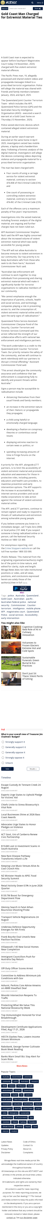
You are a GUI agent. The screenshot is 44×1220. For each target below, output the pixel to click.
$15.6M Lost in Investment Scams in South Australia (20, 847)
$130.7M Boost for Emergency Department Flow (17, 897)
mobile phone (33, 608)
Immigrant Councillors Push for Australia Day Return (18, 958)
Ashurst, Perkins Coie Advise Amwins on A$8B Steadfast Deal (21, 987)
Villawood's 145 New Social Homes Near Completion (20, 948)
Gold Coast (6, 598)
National (5, 9)
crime (5, 1113)
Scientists (6, 1122)
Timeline (6, 777)
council (14, 1095)
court (35, 1126)
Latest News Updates (6, 1143)
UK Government (21, 1117)
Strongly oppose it (14, 757)
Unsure (9, 762)
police (11, 595)
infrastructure (35, 1099)
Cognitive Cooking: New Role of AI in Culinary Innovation (32, 630)
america (19, 1126)
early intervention (10, 618)
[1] (29, 1196)
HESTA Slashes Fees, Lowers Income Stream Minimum (20, 1038)
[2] (31, 1196)
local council (7, 1099)
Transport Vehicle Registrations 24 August (20, 918)
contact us (10, 1217)
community (6, 1081)
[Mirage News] (9, 2)
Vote (7, 769)
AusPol (17, 1108)
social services (16, 614)
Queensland (32, 595)
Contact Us (28, 1145)
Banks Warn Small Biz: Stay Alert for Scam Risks (20, 1058)
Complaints (28, 1152)
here (25, 582)
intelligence (19, 608)
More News (22, 1065)
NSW (4, 1086)
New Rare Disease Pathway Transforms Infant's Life (15, 857)
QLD (31, 1117)
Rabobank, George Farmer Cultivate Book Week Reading (20, 1048)
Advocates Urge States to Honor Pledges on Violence (18, 826)
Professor (21, 1086)
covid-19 (29, 1095)
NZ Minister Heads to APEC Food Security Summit (18, 877)
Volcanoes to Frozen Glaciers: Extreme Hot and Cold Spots (31, 646)
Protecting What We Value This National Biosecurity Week (18, 1006)
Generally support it (15, 747)
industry (38, 1104)
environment (7, 1090)
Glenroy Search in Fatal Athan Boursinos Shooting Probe (17, 908)
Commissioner (18, 605)
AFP (3, 611)
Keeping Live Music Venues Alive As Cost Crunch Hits (20, 867)
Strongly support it (15, 741)
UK (22, 1095)
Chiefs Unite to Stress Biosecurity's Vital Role (20, 806)
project (38, 1108)
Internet (5, 1131)
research (34, 1081)
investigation (7, 1108)
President (32, 1122)
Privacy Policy (7, 1149)
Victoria (12, 1086)
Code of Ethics (29, 1141)
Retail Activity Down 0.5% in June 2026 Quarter (21, 887)
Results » (33, 769)
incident (14, 1131)
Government (16, 1077)
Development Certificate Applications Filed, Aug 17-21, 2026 (21, 1028)
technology (28, 1104)
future (15, 1122)
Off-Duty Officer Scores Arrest (17, 968)
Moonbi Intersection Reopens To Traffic (19, 997)
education (17, 1104)
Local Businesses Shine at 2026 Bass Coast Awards (20, 816)
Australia (20, 595)
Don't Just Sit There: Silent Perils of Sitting (32, 676)
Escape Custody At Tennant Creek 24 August (21, 786)
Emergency (14, 1113)
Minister (18, 1090)
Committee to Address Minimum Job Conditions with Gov (21, 977)
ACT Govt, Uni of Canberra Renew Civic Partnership (19, 836)
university (27, 1077)
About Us (27, 1149)
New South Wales (20, 1099)
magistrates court (16, 611)
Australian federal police (13, 602)
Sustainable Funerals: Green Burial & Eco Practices (30, 661)
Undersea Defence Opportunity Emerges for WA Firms (18, 928)
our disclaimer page (28, 1217)
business (6, 1095)
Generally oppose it (15, 752)
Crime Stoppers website (17, 548)
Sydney (23, 1122)
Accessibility (31, 614)
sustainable (25, 1113)
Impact (27, 1126)
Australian (19, 598)
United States (28, 1108)
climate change (8, 1126)
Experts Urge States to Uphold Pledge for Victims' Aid (21, 796)
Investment (7, 1104)
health (30, 1086)
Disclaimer (5, 1152)
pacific (29, 598)
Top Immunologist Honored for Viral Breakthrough (21, 1016)
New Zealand (7, 1117)
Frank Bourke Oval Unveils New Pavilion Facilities (18, 938)
